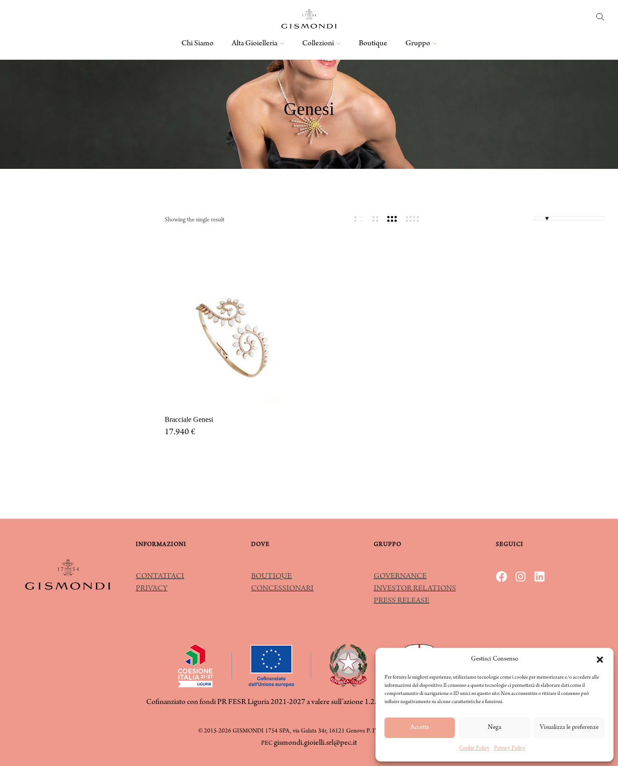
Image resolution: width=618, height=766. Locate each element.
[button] (599, 659)
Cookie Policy (474, 748)
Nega (494, 727)
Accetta (419, 727)
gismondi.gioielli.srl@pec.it (315, 743)
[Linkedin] (539, 576)
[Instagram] (520, 576)
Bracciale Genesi (189, 419)
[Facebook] (501, 576)
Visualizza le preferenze (569, 727)
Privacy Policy (509, 748)
